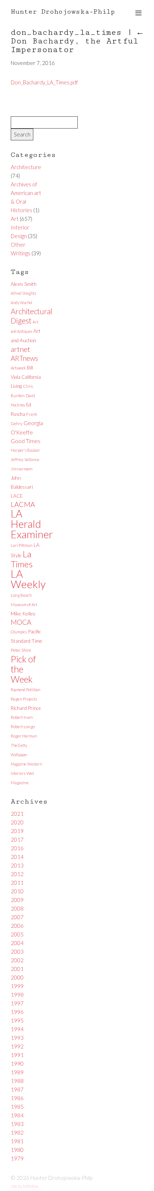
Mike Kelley (23, 613)
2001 (17, 969)
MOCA (21, 622)
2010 (17, 891)
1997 (17, 1003)
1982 (17, 1132)
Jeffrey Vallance (25, 459)
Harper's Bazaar (25, 450)
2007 (17, 917)
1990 (17, 1063)
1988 (17, 1081)
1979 (17, 1158)
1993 (17, 1037)
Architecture (26, 167)
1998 (17, 994)
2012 (17, 874)
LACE (17, 496)
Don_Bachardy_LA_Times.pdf (44, 82)
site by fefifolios (24, 1186)
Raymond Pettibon (25, 689)
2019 (17, 831)
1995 (17, 1020)
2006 (17, 925)
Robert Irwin (22, 717)
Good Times (25, 440)
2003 (17, 951)
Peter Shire (21, 650)
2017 (17, 839)
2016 (17, 848)
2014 (17, 856)
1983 (17, 1124)
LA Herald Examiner (32, 523)
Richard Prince (26, 708)
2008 (17, 908)
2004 (17, 943)
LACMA (23, 504)
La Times (22, 559)
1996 (17, 1012)
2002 (17, 960)
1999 (17, 986)
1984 (17, 1115)
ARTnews (24, 358)
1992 (17, 1046)
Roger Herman (24, 736)
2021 (17, 813)
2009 (17, 900)
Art (15, 218)
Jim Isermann (21, 468)
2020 (17, 822)
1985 (17, 1106)
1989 (17, 1072)
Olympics (19, 631)
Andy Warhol (21, 302)
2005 (17, 934)
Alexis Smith (24, 284)
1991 (17, 1055)
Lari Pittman (22, 545)
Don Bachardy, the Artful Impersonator (77, 41)
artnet (20, 349)
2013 (17, 865)
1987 (17, 1089)
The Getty (19, 745)
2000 (17, 977)
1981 (17, 1141)
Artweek (18, 368)
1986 (17, 1098)
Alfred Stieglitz (23, 293)
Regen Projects (24, 699)
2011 (17, 882)
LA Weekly (28, 578)
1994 (17, 1029)
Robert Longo (23, 726)
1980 (17, 1149)
